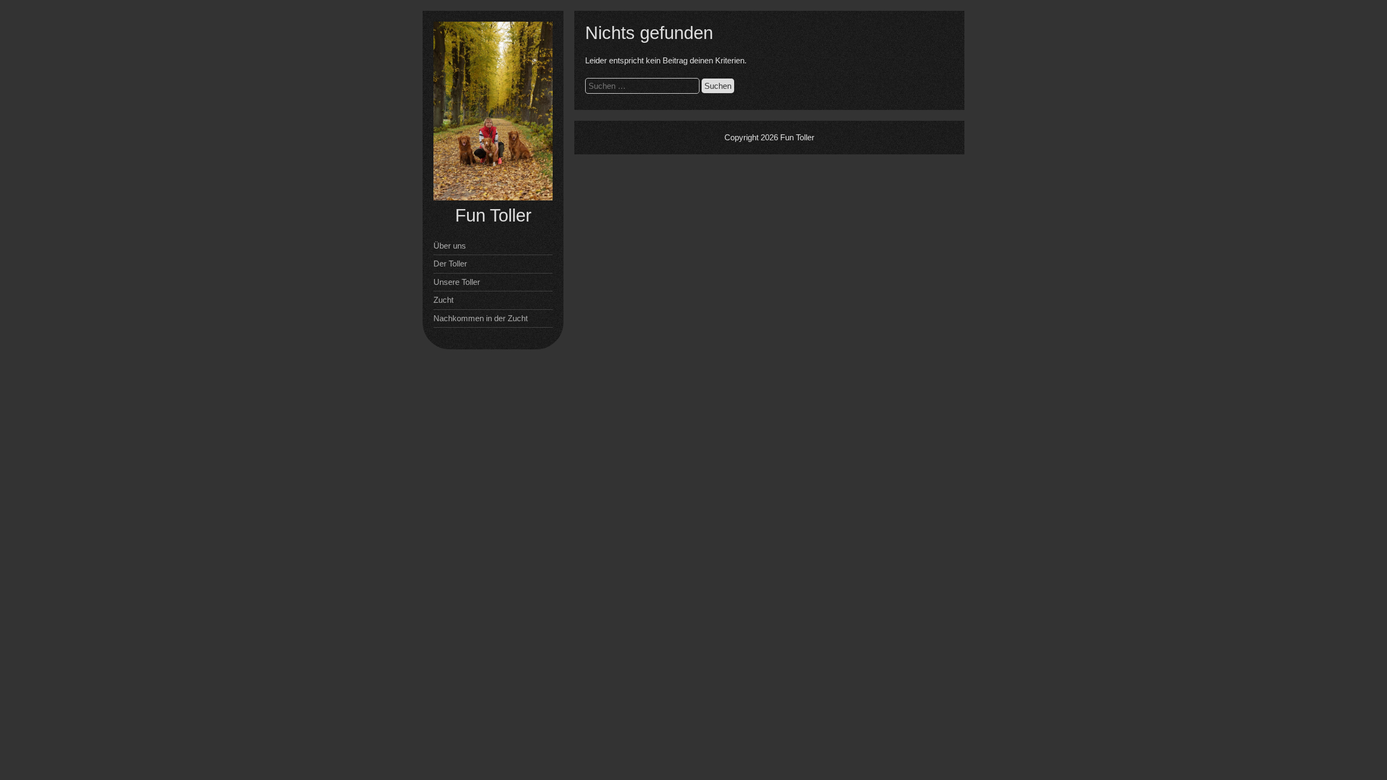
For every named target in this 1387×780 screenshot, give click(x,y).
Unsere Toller (456, 282)
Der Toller (450, 263)
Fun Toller (493, 215)
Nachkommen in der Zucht (480, 318)
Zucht (443, 299)
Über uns (449, 245)
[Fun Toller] (493, 197)
